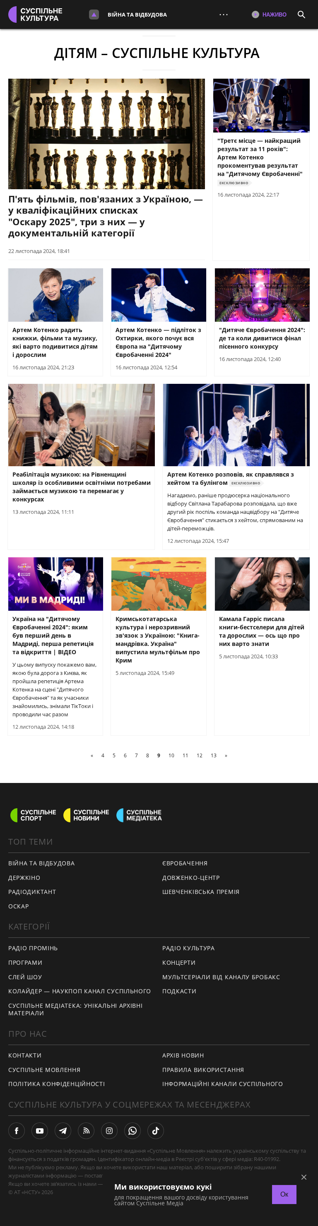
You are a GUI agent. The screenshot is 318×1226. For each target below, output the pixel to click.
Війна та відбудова (137, 14)
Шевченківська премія (201, 892)
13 (214, 755)
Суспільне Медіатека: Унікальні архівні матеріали (75, 1009)
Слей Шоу (25, 977)
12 (199, 755)
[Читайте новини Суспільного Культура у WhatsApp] (132, 1130)
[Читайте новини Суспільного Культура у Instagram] (109, 1130)
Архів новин (183, 1055)
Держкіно (24, 878)
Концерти (179, 962)
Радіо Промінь (33, 948)
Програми (25, 962)
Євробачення (185, 863)
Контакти (25, 1055)
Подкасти (179, 991)
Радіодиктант (32, 892)
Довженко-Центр (191, 878)
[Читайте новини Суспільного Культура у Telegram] (63, 1130)
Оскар (18, 906)
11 (185, 755)
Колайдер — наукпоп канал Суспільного (79, 991)
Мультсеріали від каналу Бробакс (221, 977)
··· (224, 14)
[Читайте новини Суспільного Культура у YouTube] (39, 1130)
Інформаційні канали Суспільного (222, 1084)
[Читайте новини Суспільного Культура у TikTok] (155, 1130)
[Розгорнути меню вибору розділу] (94, 14)
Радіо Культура (188, 948)
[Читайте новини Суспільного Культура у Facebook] (16, 1130)
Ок (284, 1194)
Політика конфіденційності (56, 1084)
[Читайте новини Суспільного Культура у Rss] (86, 1130)
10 (171, 755)
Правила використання (203, 1070)
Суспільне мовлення (44, 1070)
